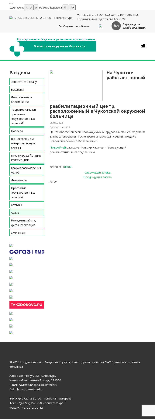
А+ (72, 7)
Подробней (58, 147)
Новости (17, 131)
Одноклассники (82, 187)
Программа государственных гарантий (23, 192)
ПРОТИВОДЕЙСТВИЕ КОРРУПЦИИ (26, 158)
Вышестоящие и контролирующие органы (23, 143)
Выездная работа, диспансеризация (23, 222)
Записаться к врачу (24, 82)
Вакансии (17, 89)
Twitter (68, 187)
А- (65, 7)
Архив (15, 212)
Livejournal (103, 187)
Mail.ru (89, 187)
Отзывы (16, 205)
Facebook (61, 187)
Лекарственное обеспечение (21, 99)
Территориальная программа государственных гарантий (23, 116)
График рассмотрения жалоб (26, 170)
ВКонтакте (75, 187)
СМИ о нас (18, 233)
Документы (19, 180)
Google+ (96, 187)
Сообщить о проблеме (74, 26)
